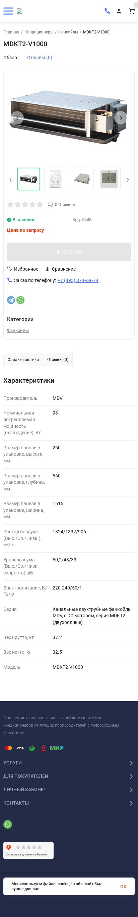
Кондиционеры (38, 32)
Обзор (10, 57)
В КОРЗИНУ (69, 252)
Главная (11, 32)
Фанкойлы (68, 32)
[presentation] (17, 117)
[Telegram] (11, 300)
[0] (132, 10)
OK (123, 886)
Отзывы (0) (39, 57)
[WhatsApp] (20, 300)
